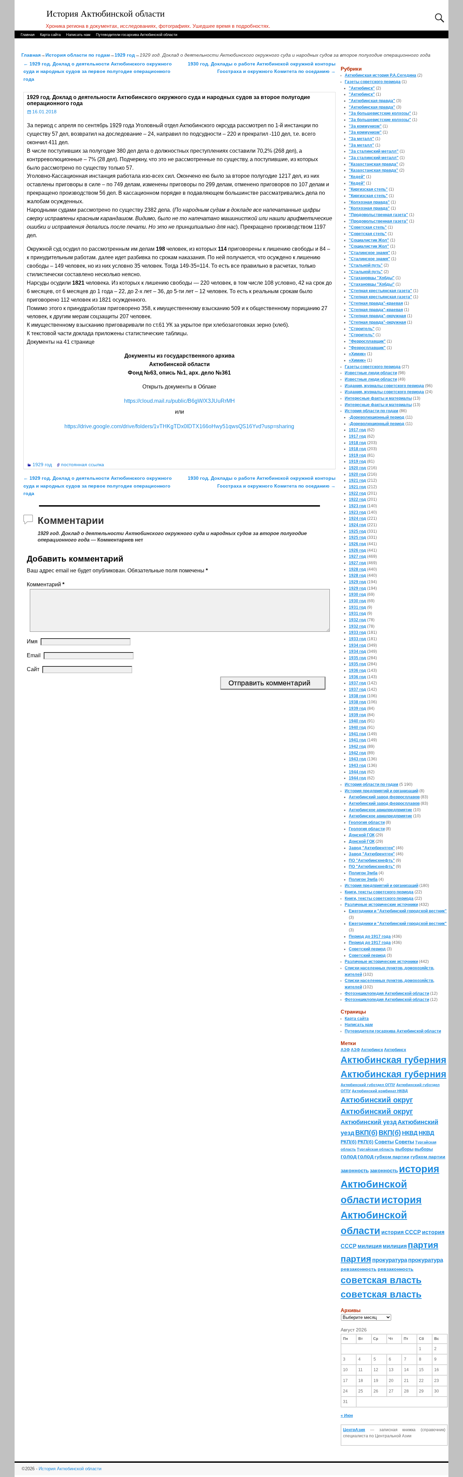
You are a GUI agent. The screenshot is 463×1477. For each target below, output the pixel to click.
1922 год (357, 493)
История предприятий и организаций (381, 791)
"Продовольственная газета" (378, 214)
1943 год (357, 759)
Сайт (33, 669)
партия (423, 1245)
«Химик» (357, 354)
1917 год (357, 430)
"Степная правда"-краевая (376, 303)
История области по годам (77, 55)
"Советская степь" (368, 227)
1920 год (357, 468)
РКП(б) (349, 1141)
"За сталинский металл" (374, 151)
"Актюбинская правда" (372, 100)
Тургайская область (375, 1149)
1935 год (357, 658)
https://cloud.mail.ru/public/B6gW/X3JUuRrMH (179, 401)
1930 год (357, 594)
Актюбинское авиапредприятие (380, 810)
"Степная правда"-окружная (377, 316)
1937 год (357, 683)
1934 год (357, 645)
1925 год (357, 531)
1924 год (357, 518)
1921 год (357, 480)
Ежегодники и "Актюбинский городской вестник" (398, 911)
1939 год (357, 708)
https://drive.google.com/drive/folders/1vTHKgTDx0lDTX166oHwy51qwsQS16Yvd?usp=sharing (179, 426)
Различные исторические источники (381, 904)
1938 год (357, 696)
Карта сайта (50, 35)
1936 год (357, 670)
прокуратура (389, 1259)
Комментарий (45, 584)
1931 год (357, 607)
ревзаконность (359, 1269)
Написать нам (78, 35)
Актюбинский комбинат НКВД (380, 1091)
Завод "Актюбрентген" (372, 848)
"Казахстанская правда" (373, 164)
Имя (32, 641)
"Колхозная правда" (369, 202)
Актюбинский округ (377, 1100)
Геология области (367, 822)
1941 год (357, 734)
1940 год (357, 721)
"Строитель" (362, 328)
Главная (28, 35)
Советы (384, 1141)
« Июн (347, 1415)
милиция (370, 1246)
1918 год (357, 442)
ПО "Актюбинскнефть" (372, 860)
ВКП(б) (366, 1132)
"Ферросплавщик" (367, 341)
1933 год (357, 632)
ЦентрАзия (354, 1429)
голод (349, 1156)
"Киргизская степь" (368, 189)
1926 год (357, 544)
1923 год (357, 506)
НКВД (410, 1133)
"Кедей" (357, 176)
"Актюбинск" (362, 88)
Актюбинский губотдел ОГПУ (368, 1085)
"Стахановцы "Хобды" (372, 278)
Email (34, 655)
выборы (404, 1149)
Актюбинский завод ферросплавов (384, 797)
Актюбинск (372, 1049)
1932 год (357, 620)
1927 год (357, 556)
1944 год (357, 772)
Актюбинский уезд (369, 1121)
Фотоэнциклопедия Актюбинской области (387, 993)
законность (355, 1170)
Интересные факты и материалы (378, 398)
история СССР (401, 1232)
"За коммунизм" (365, 126)
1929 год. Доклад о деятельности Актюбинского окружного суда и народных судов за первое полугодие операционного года (97, 71)
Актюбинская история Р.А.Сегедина (380, 75)
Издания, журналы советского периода (384, 385)
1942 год (357, 746)
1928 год (357, 569)
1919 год (357, 455)
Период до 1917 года (370, 936)
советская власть (381, 1280)
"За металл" (361, 138)
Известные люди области (371, 373)
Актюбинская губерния (393, 1060)
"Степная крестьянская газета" (380, 290)
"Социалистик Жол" (369, 240)
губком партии (392, 1156)
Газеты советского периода (373, 81)
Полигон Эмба (363, 873)
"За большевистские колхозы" (380, 113)
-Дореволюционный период (376, 417)
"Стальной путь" (366, 265)
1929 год (125, 55)
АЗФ (345, 1049)
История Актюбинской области (105, 14)
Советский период (367, 949)
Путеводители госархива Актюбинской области (136, 35)
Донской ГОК (362, 835)
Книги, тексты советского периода (379, 892)
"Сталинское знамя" (369, 252)
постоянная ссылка (82, 464)
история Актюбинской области (390, 1184)
